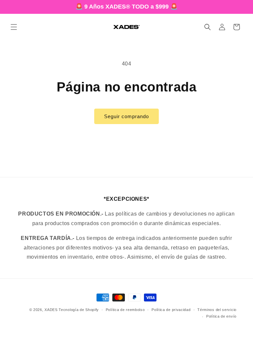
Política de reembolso (125, 310)
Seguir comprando (126, 116)
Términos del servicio (217, 310)
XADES (51, 310)
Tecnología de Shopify (79, 310)
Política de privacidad (171, 310)
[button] (14, 27)
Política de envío (221, 316)
